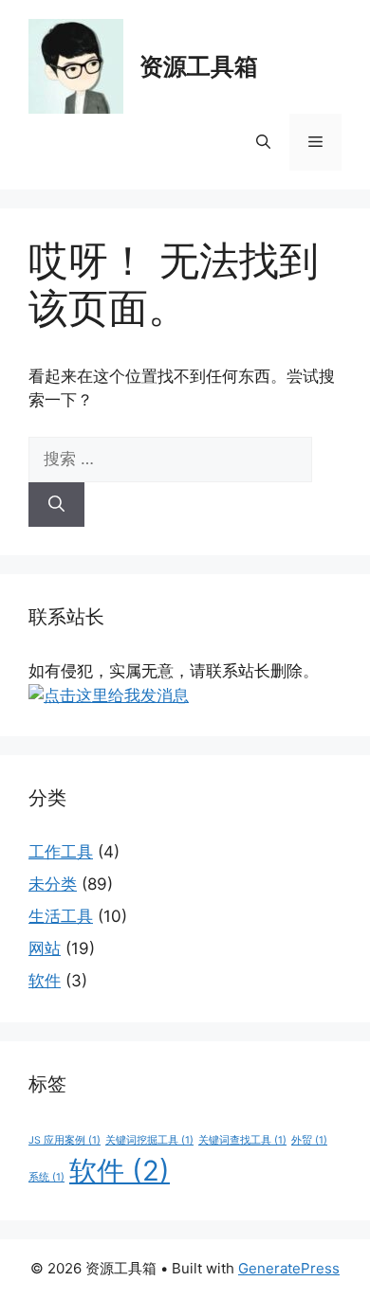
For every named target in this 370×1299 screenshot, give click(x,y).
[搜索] (56, 505)
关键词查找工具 (242, 1140)
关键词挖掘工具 (149, 1140)
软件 (44, 980)
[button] (263, 142)
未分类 (52, 884)
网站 (44, 948)
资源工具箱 (198, 66)
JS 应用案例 (64, 1140)
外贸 (309, 1140)
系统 (46, 1177)
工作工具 (60, 851)
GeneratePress (289, 1268)
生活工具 (60, 916)
